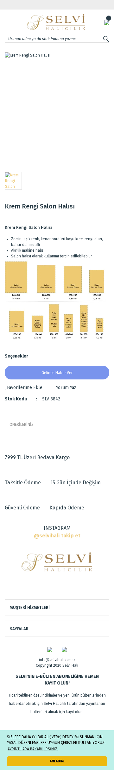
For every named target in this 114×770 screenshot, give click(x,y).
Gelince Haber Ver (57, 373)
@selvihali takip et (57, 536)
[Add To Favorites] (23, 387)
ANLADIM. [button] (57, 761)
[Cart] (106, 22)
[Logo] (56, 22)
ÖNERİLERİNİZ (22, 424)
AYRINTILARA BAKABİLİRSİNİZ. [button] (33, 749)
